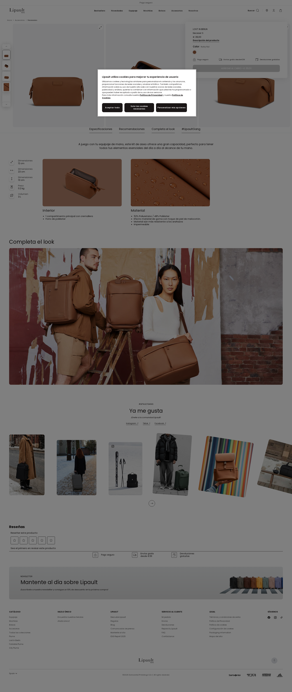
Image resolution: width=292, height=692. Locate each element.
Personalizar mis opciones (171, 107)
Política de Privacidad (151, 95)
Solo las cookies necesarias (139, 107)
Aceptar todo (112, 107)
